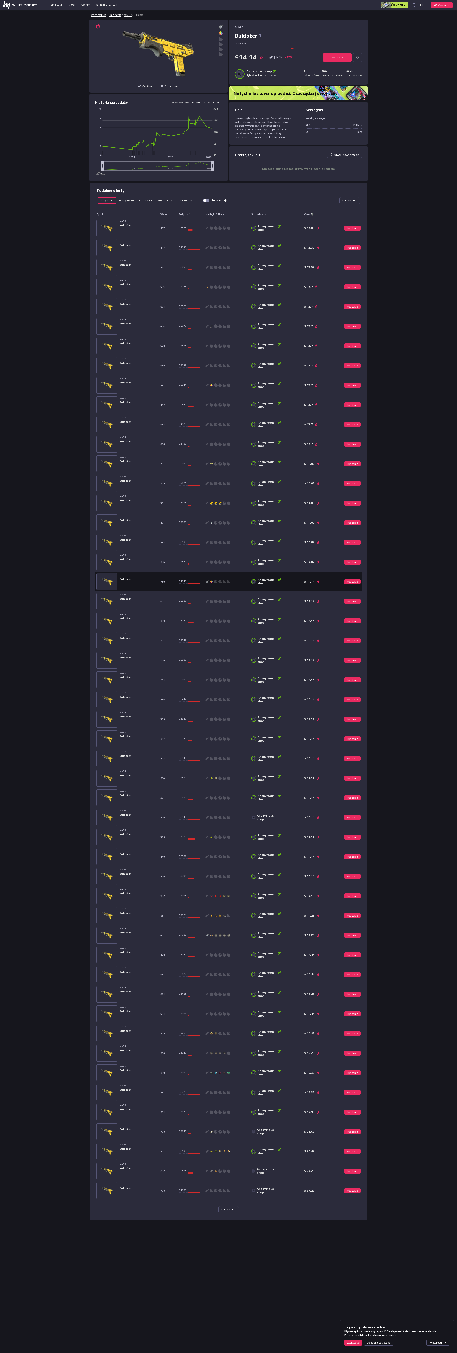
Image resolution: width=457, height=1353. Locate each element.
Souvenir (217, 200)
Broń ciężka (115, 14)
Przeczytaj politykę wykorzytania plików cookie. (370, 1335)
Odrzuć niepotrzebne (378, 1342)
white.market (98, 14)
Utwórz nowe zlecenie (346, 154)
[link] (98, 15)
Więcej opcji (436, 1342)
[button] (423, 5)
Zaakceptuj (353, 1342)
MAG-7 (128, 14)
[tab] (107, 200)
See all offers (349, 200)
